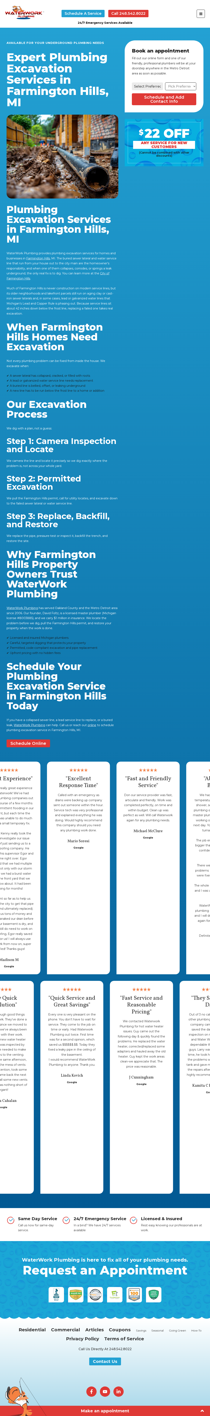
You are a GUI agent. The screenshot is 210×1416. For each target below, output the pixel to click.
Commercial (65, 1330)
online (92, 725)
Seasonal (157, 1330)
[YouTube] (105, 1391)
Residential (32, 1330)
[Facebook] (91, 1391)
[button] (83, 13)
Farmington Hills (38, 258)
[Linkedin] (118, 1391)
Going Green (177, 1330)
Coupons (120, 1330)
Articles (94, 1330)
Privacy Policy (82, 1339)
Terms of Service (124, 1339)
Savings (141, 1330)
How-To (196, 1330)
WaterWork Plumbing (22, 608)
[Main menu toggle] (201, 14)
